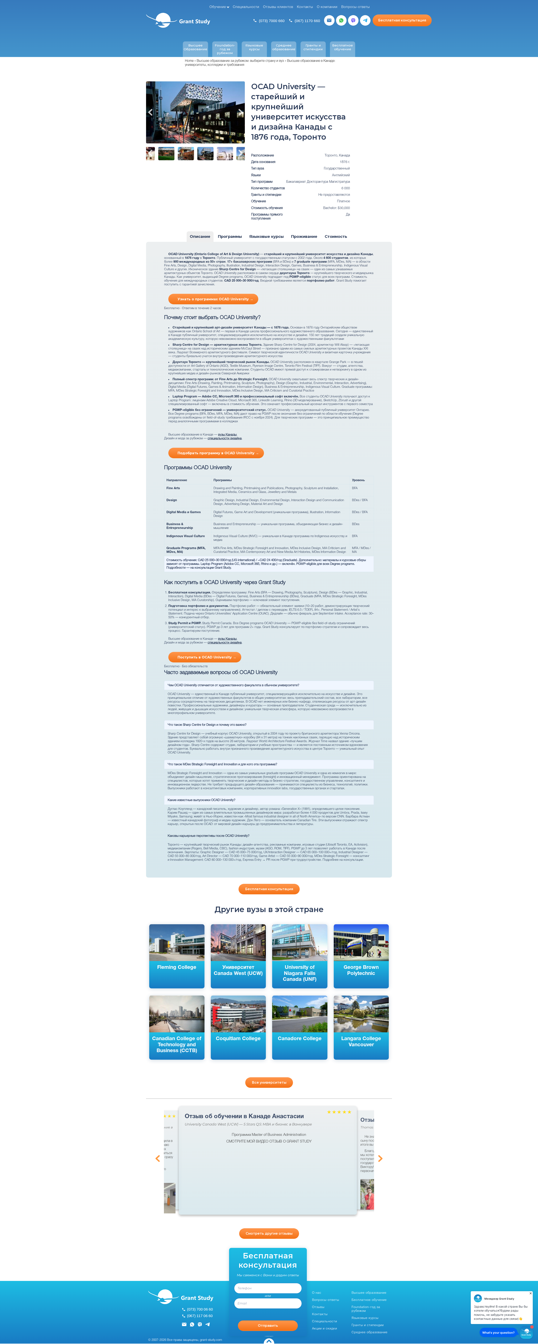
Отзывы (318, 1307)
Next (241, 112)
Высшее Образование (195, 47)
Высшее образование (369, 1292)
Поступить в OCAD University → (207, 657)
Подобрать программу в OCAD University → (218, 453)
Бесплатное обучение (342, 47)
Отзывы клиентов (278, 7)
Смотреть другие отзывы (269, 1233)
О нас (316, 1292)
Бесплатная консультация (402, 20)
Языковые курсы (254, 47)
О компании (327, 7)
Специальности (246, 7)
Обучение (218, 7)
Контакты (305, 7)
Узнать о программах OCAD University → (215, 299)
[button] (166, 1198)
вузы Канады (227, 434)
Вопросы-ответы (355, 7)
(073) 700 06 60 (200, 1309)
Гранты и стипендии (313, 47)
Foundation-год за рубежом (225, 49)
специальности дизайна (225, 438)
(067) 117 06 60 (200, 1316)
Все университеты (269, 1082)
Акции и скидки (324, 1328)
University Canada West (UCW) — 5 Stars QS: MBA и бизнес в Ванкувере (248, 1124)
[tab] (200, 236)
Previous (150, 112)
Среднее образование (283, 47)
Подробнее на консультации (343, 859)
